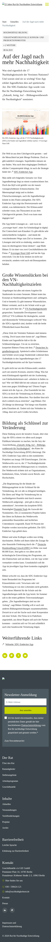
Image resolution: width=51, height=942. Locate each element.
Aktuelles (14, 22)
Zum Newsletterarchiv (15, 741)
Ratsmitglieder (8, 769)
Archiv (5, 828)
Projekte (6, 822)
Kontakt (5, 897)
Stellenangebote (9, 775)
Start (4, 22)
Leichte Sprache (9, 845)
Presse (5, 903)
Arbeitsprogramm (10, 781)
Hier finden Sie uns (14, 880)
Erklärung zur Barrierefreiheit (15, 851)
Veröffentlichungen (10, 816)
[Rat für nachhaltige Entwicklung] (22, 4)
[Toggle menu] (47, 4)
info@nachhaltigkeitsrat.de (17, 891)
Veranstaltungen (9, 810)
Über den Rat (8, 763)
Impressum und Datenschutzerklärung (12, 925)
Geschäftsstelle (9, 787)
